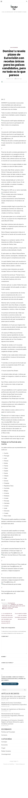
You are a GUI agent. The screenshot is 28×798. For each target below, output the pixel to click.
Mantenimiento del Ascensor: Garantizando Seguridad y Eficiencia (12, 715)
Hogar (3, 748)
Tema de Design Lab (20, 764)
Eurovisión (4, 606)
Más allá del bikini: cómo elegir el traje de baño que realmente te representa (13, 697)
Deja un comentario (8, 608)
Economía (4, 745)
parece (17, 606)
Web (2, 669)
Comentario (5, 636)
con (17, 604)
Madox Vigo (19, 78)
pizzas (23, 606)
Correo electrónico (7, 662)
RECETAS (4, 607)
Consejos (4, 742)
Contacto (4, 735)
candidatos (13, 604)
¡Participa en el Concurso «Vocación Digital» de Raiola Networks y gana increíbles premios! (12, 722)
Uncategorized (14, 47)
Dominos (21, 604)
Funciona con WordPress (8, 764)
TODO (12, 607)
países (11, 606)
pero (20, 606)
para (14, 606)
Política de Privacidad (8, 732)
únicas (16, 607)
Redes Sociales (6, 751)
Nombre (3, 656)
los (8, 606)
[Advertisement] (14, 30)
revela (9, 607)
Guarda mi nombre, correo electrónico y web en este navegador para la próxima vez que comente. (13, 678)
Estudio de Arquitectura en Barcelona (13, 709)
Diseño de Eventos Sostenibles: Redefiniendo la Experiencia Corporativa (14, 704)
